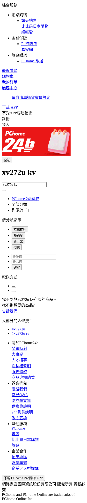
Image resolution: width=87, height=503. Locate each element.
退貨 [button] (31, 98)
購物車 (8, 76)
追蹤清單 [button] (19, 98)
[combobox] (43, 175)
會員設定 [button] (42, 98)
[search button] (4, 190)
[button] (43, 33)
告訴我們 (9, 311)
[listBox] (43, 277)
